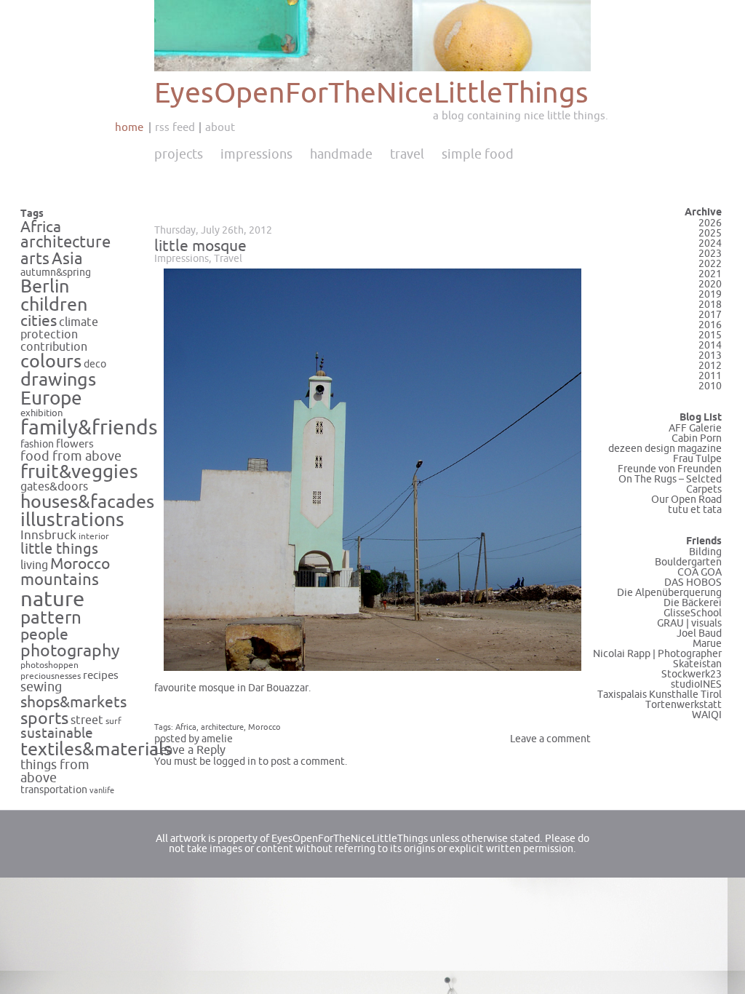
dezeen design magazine (665, 448)
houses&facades (87, 502)
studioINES (696, 684)
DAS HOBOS (693, 582)
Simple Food (478, 154)
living (34, 565)
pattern (50, 618)
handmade (341, 154)
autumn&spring (55, 272)
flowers (75, 444)
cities (38, 321)
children (53, 304)
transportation (53, 789)
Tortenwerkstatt (683, 704)
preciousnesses (50, 676)
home (129, 127)
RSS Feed (175, 127)
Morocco (80, 564)
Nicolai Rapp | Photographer (657, 653)
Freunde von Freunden (670, 469)
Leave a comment (550, 738)
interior (94, 536)
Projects (178, 154)
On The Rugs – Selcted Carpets (670, 484)
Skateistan (697, 664)
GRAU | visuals (689, 623)
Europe (51, 398)
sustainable (56, 733)
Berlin (44, 286)
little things (59, 549)
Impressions (256, 154)
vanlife (101, 791)
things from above (54, 771)
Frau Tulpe (697, 458)
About (220, 127)
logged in (234, 761)
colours (50, 361)
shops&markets (73, 702)
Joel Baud (699, 633)
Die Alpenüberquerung (669, 592)
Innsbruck (48, 535)
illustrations (72, 520)
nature (52, 599)
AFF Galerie (695, 428)
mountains (59, 580)
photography (70, 651)
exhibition (41, 413)
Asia (67, 259)
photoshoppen (49, 665)
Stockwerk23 (691, 674)
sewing (41, 687)
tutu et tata (695, 509)
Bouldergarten (688, 562)
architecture (65, 242)
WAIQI (707, 714)
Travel (407, 154)
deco (95, 364)
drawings (58, 379)
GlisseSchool (693, 613)
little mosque (200, 246)
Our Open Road (686, 499)
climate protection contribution (59, 334)
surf (113, 721)
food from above (70, 457)
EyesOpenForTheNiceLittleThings (371, 93)
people (44, 635)
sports (44, 718)
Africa (40, 227)
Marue (707, 643)
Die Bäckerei (693, 602)
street (87, 720)
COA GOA (699, 572)
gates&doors (54, 487)
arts (34, 259)
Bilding (705, 551)
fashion (37, 444)
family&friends (89, 428)
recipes (101, 675)
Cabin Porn (697, 438)
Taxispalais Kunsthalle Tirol (659, 694)
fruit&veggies (79, 472)
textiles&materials (96, 749)
